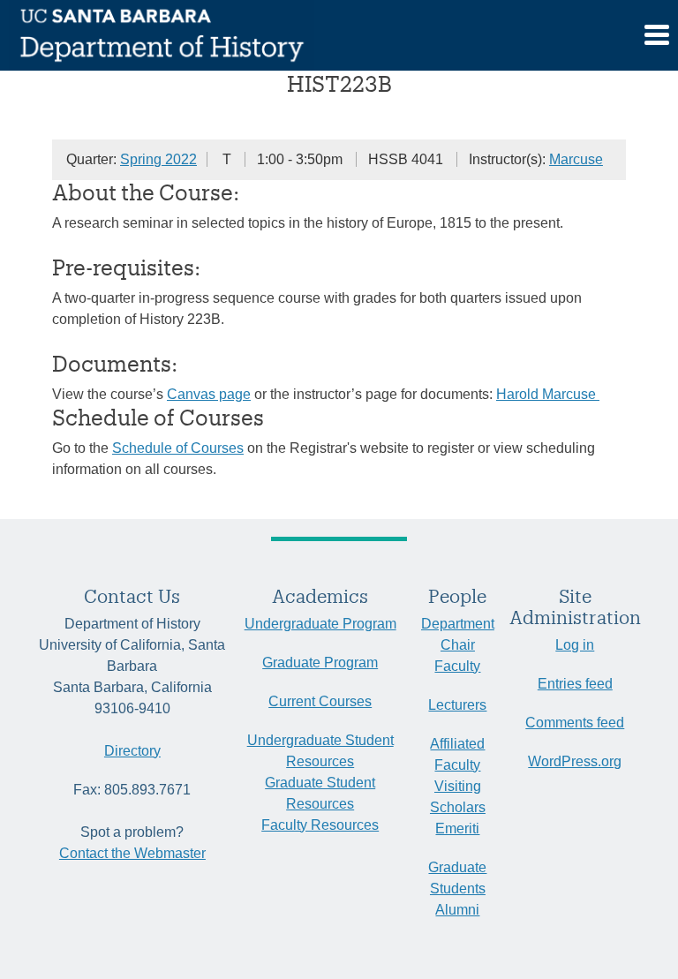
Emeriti (457, 828)
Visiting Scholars (458, 797)
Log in (574, 644)
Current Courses (320, 701)
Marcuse (576, 159)
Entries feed (575, 683)
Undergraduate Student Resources (320, 751)
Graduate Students (457, 878)
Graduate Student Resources (320, 793)
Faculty (457, 666)
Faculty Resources (320, 824)
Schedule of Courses (178, 448)
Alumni (457, 909)
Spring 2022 (158, 159)
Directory (132, 750)
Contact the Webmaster (132, 853)
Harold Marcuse (547, 394)
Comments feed (574, 722)
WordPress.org (575, 761)
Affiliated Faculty (457, 754)
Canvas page (209, 394)
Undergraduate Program (320, 623)
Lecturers (457, 704)
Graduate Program (320, 662)
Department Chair (457, 634)
